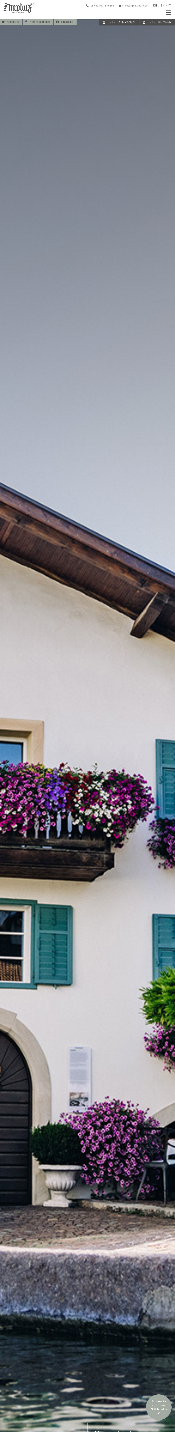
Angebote (13, 21)
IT (169, 5)
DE (155, 5)
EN (163, 5)
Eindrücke (67, 21)
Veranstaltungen (40, 21)
